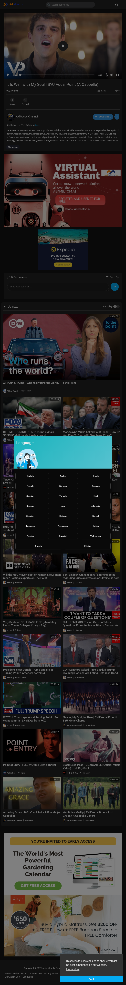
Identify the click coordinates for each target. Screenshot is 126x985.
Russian (96, 486)
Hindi (96, 496)
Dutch (96, 476)
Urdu (63, 506)
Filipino (87, 546)
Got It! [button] (91, 979)
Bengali (95, 516)
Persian (30, 536)
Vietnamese (95, 536)
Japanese (30, 526)
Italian (96, 526)
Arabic (63, 476)
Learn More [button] (72, 969)
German (63, 486)
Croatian (30, 516)
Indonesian (96, 506)
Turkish (63, 496)
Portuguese (63, 526)
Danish (38, 546)
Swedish (63, 536)
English (30, 476)
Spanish (30, 496)
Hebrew (63, 516)
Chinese (30, 506)
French (30, 486)
